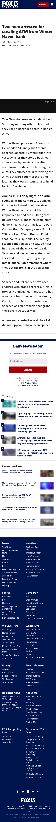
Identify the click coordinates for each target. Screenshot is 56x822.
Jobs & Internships (34, 705)
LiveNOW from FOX (34, 638)
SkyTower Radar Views (33, 548)
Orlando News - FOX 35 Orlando (11, 697)
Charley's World (32, 599)
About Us (31, 692)
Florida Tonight (8, 633)
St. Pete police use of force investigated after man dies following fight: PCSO (32, 428)
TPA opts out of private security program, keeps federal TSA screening (20, 508)
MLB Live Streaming (35, 745)
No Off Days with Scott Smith (9, 607)
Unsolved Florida (9, 572)
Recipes (29, 612)
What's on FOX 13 (34, 682)
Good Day (32, 592)
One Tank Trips (9, 639)
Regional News (11, 692)
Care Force (7, 658)
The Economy (8, 679)
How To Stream (33, 629)
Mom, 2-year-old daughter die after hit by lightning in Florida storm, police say (20, 484)
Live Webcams (32, 556)
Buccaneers (7, 596)
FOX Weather (32, 575)
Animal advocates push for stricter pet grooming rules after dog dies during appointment (34, 440)
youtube (33, 791)
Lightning (6, 603)
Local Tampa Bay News (10, 551)
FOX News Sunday (10, 579)
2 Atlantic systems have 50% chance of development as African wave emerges (35, 453)
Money (6, 665)
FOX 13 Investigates (11, 569)
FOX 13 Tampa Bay (9, 42)
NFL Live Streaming (34, 736)
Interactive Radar (33, 552)
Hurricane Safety (33, 566)
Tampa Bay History (10, 655)
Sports (6, 592)
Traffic (29, 596)
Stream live (7, 736)
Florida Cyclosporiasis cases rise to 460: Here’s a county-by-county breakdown (35, 404)
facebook (17, 791)
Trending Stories (33, 675)
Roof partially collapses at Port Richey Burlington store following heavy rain (18, 520)
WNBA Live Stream (34, 774)
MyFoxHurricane (33, 572)
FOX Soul (30, 645)
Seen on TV (7, 575)
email (38, 791)
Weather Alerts (32, 562)
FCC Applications (33, 718)
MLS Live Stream (33, 777)
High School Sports (10, 618)
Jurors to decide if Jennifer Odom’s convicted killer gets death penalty (17, 471)
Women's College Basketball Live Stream (33, 768)
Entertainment (35, 665)
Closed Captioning (34, 712)
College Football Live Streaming (35, 740)
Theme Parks (8, 642)
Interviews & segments (7, 740)
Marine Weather (33, 559)
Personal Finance (9, 675)
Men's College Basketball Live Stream (32, 760)
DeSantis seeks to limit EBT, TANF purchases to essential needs (16, 496)
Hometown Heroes (34, 603)
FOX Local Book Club (35, 672)
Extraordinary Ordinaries (32, 607)
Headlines (30, 669)
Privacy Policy (31, 383)
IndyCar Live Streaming (31, 753)
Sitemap (5, 585)
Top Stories (7, 547)
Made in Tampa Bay (11, 646)
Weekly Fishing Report (8, 613)
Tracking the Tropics (35, 569)
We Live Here (10, 625)
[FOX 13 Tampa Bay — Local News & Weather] (10, 4)
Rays (4, 599)
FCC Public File (32, 715)
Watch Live (43, 5)
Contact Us (31, 722)
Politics (5, 566)
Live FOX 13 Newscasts (31, 634)
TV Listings (30, 702)
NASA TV (30, 654)
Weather (31, 543)
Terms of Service (30, 385)
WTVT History (32, 709)
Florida (5, 556)
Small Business (8, 682)
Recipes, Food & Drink (9, 650)
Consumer (6, 559)
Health (5, 562)
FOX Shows (31, 679)
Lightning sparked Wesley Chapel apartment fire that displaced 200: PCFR (35, 416)
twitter (23, 791)
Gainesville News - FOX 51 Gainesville (10, 703)
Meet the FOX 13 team (33, 697)
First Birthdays (32, 615)
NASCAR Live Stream (35, 748)
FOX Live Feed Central (32, 649)
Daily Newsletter (9, 582)
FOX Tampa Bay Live (35, 657)
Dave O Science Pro (34, 618)
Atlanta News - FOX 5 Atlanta (11, 709)
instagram (28, 791)
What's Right (7, 629)
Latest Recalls (8, 672)
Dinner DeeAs (8, 636)
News (20, 42)
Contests (30, 685)
